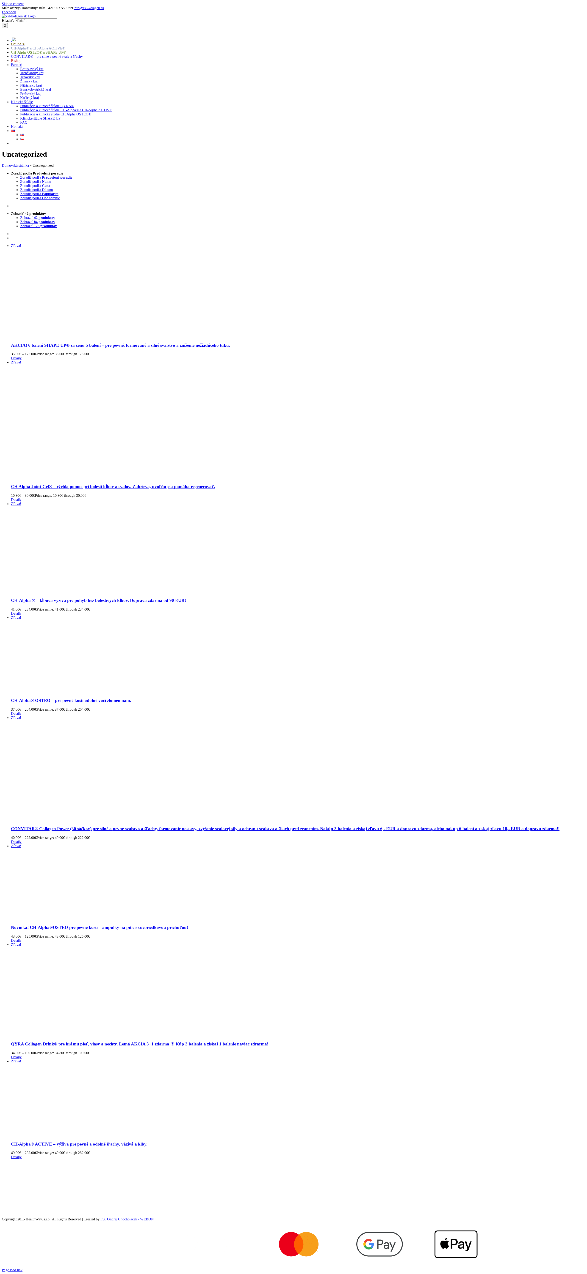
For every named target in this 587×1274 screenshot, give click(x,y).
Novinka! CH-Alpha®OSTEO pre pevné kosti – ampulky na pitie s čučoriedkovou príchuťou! (99, 927)
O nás (6, 1211)
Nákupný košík (13, 1204)
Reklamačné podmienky (19, 1172)
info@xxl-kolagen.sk (89, 8)
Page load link (12, 1270)
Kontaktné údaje (14, 1196)
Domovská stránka (15, 165)
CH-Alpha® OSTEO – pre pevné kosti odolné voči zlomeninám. (71, 700)
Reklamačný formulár (17, 1188)
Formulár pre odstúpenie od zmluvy (27, 1180)
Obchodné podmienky (18, 1165)
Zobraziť (37, 218)
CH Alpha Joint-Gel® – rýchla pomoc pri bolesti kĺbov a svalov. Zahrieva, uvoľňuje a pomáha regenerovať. (113, 486)
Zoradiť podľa (46, 177)
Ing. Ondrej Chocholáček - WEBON (127, 1219)
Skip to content (13, 4)
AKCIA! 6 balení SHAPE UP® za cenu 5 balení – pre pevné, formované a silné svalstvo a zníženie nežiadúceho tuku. (120, 345)
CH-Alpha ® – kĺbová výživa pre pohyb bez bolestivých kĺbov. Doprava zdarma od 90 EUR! (98, 600)
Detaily (16, 358)
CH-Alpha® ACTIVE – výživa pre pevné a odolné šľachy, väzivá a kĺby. (79, 1144)
